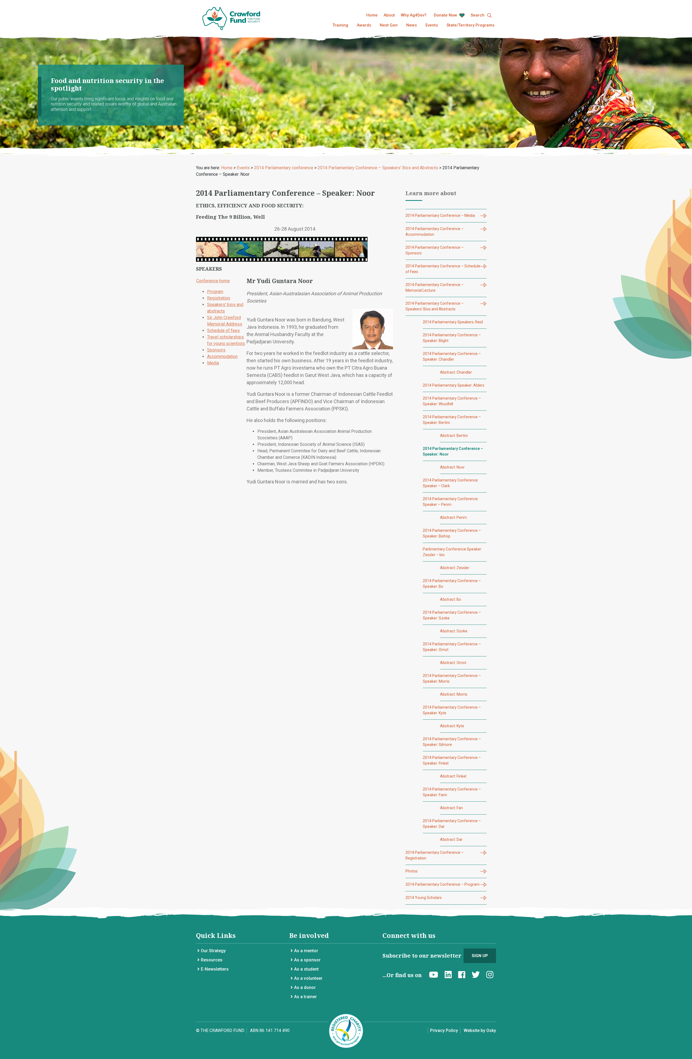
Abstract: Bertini (454, 435)
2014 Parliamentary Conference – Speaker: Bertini (452, 420)
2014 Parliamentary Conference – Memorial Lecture (434, 288)
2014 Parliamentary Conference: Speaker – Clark (450, 483)
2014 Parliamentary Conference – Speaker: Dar (452, 824)
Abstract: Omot (453, 662)
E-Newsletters (215, 969)
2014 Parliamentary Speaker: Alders (453, 385)
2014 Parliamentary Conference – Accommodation (434, 232)
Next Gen (389, 25)
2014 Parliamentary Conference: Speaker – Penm (450, 502)
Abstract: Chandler (456, 372)
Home (372, 15)
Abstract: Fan (451, 808)
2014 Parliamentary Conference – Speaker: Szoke (452, 615)
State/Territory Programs (470, 25)
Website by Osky (480, 1030)
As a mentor (306, 950)
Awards (364, 25)
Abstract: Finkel (453, 776)
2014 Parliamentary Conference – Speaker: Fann (452, 792)
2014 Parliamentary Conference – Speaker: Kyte (452, 710)
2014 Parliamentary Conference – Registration (434, 855)
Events (431, 25)
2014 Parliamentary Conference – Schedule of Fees (442, 269)
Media (213, 363)
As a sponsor (307, 959)
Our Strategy (213, 950)
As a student (306, 969)
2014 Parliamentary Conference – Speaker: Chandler (452, 356)
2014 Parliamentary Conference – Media (440, 215)
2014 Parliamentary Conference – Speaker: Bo (452, 584)
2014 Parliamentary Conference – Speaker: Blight (452, 338)
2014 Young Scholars (423, 897)
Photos (411, 871)
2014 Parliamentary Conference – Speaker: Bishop (452, 533)
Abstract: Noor (452, 467)
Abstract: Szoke (453, 631)
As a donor (305, 987)
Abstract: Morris (453, 694)
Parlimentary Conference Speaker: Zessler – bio (452, 552)
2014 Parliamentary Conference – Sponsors (434, 250)
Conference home (213, 280)
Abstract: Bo (450, 599)
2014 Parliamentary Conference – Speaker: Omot (452, 647)
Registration (218, 298)
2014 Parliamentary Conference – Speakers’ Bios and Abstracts (434, 306)
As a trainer (305, 996)
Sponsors (216, 350)
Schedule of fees (223, 330)
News (411, 25)
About (389, 15)
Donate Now (446, 15)
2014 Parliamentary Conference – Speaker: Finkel (452, 760)
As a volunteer (308, 978)
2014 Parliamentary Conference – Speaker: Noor (453, 451)
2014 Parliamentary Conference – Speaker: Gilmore (452, 742)
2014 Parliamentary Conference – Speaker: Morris (452, 678)
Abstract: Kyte (452, 726)
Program (215, 291)
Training (340, 25)
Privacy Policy (444, 1030)
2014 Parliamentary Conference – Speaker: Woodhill (452, 401)
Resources (211, 959)
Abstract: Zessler (454, 568)
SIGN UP (480, 955)
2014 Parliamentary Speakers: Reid (453, 322)
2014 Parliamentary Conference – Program (442, 884)
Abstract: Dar (451, 839)
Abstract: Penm (453, 517)
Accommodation (222, 356)
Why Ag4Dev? (414, 15)
